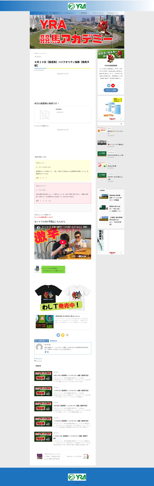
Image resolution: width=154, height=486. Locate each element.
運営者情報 (84, 13)
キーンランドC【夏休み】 (116, 144)
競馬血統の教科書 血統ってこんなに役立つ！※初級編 (116, 197)
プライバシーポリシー (98, 13)
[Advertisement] (62, 87)
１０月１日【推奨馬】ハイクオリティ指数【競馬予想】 (71, 390)
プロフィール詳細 (111, 90)
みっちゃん (39, 358)
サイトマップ (69, 13)
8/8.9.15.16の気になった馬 (115, 155)
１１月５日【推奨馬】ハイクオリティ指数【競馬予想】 (71, 421)
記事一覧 (55, 13)
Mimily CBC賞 (112, 166)
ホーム (41, 13)
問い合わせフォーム (112, 13)
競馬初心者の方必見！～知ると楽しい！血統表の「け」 (116, 209)
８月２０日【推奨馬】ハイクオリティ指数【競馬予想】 (71, 375)
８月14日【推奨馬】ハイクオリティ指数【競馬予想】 (70, 406)
